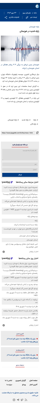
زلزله (35, 120)
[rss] (26, 400)
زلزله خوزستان (12, 120)
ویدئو (24, 384)
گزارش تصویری (21, 380)
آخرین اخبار (33, 384)
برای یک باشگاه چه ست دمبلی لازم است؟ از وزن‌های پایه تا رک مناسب (22, 340)
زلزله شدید (25, 120)
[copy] (37, 133)
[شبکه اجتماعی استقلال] (22, 400)
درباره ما (9, 384)
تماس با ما (8, 380)
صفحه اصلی (33, 380)
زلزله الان (33, 124)
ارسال (20, 175)
